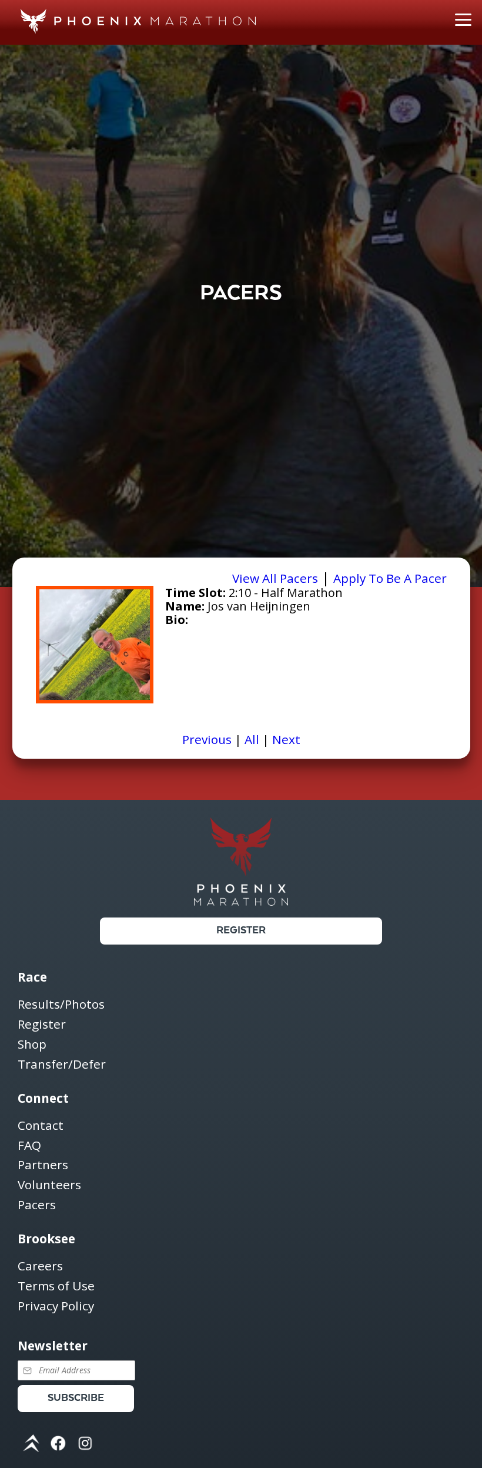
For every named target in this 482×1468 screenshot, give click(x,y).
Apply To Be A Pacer (390, 578)
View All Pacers (275, 578)
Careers (40, 1266)
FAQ (29, 1146)
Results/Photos (61, 1004)
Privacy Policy (56, 1306)
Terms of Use (56, 1286)
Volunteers (49, 1185)
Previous (207, 739)
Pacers (37, 1205)
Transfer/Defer (62, 1064)
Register (241, 930)
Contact (40, 1126)
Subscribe (76, 1398)
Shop (32, 1044)
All (252, 739)
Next (286, 739)
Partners (43, 1165)
